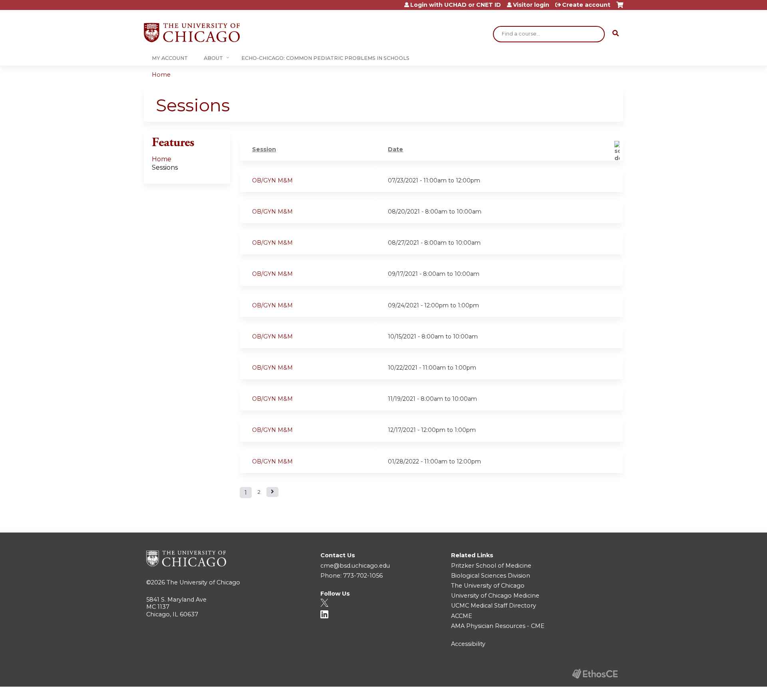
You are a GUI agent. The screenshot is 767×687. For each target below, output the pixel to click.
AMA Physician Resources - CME (497, 626)
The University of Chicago (203, 582)
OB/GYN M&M (272, 180)
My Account (170, 58)
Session (264, 149)
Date (395, 149)
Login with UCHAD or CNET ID (455, 5)
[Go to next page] (272, 492)
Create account (586, 5)
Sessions (165, 167)
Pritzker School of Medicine (491, 565)
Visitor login (531, 5)
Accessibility (468, 643)
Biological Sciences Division (490, 575)
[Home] (192, 32)
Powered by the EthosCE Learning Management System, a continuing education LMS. (594, 673)
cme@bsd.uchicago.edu (355, 565)
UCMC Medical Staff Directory (493, 605)
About (213, 58)
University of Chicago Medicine (495, 595)
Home (161, 74)
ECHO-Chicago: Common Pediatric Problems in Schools (325, 58)
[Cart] (619, 8)
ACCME (461, 616)
